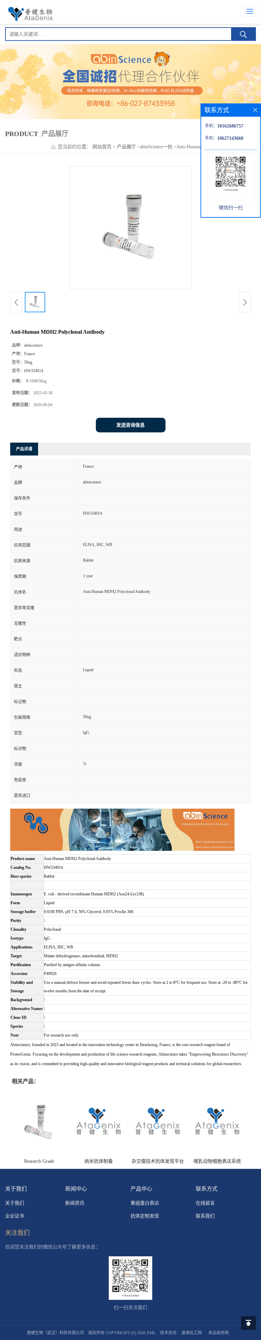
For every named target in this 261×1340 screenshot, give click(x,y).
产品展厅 (126, 146)
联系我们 (205, 1216)
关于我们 (14, 1203)
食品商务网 (218, 1332)
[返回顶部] (248, 1323)
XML (151, 1332)
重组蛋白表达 (144, 1203)
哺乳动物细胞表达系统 (217, 1161)
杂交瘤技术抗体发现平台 (158, 1161)
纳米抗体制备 (98, 1161)
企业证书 (14, 1216)
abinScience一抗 (156, 146)
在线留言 (205, 1203)
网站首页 (101, 146)
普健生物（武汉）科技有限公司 (55, 1332)
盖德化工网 (191, 1332)
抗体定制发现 (144, 1216)
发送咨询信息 (130, 425)
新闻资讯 (74, 1203)
